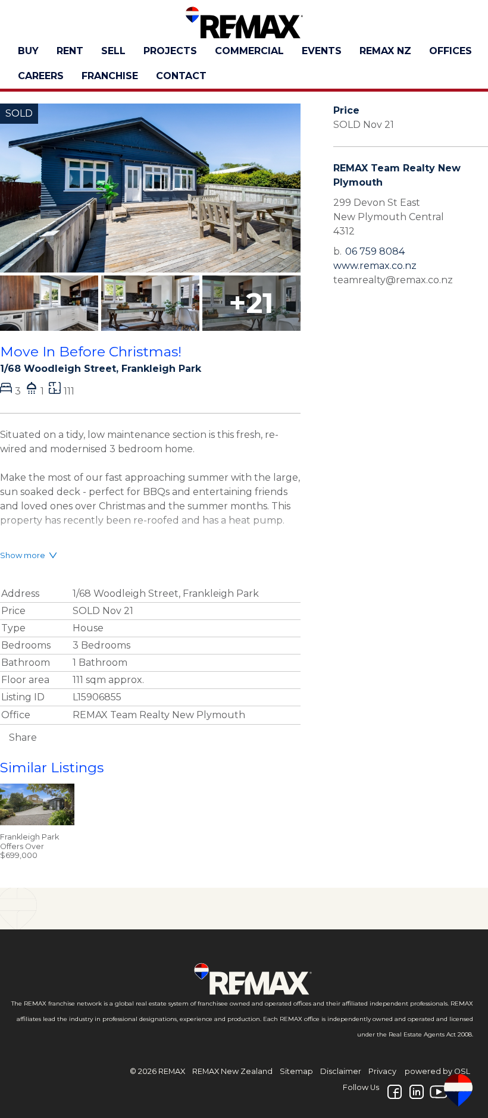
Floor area (25, 679)
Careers (41, 76)
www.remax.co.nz (375, 265)
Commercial (249, 51)
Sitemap (296, 1071)
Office (15, 715)
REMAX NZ (385, 51)
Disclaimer (340, 1071)
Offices (450, 51)
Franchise (110, 76)
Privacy (382, 1071)
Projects (170, 51)
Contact (181, 76)
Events (322, 51)
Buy (28, 51)
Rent (70, 51)
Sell (113, 51)
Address (20, 593)
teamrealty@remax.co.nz (393, 280)
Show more (22, 555)
